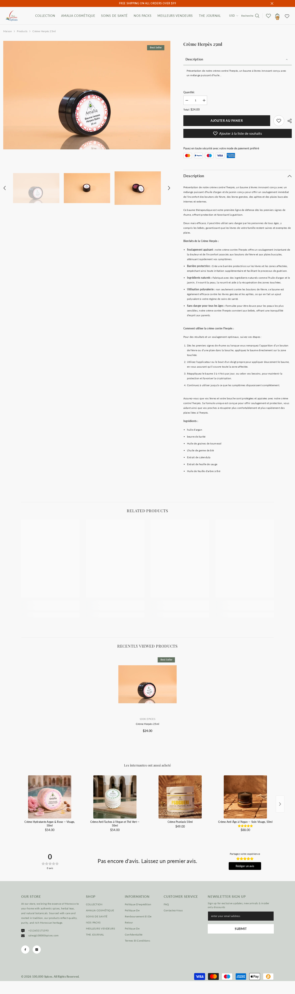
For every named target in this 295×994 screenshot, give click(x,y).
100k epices (147, 719)
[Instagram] (37, 949)
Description (194, 59)
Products (22, 31)
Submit (241, 929)
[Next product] (280, 804)
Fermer (272, 3)
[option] (86, 95)
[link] (278, 120)
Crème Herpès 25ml (147, 723)
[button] (4, 188)
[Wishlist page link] (287, 16)
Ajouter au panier (227, 120)
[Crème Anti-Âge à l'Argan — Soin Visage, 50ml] (245, 797)
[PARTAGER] (288, 121)
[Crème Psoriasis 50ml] (180, 797)
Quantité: (189, 92)
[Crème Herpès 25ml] (147, 684)
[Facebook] (25, 949)
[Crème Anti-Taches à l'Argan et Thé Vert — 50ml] (115, 797)
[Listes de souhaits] (268, 16)
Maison (7, 31)
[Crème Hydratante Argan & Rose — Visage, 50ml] (50, 797)
